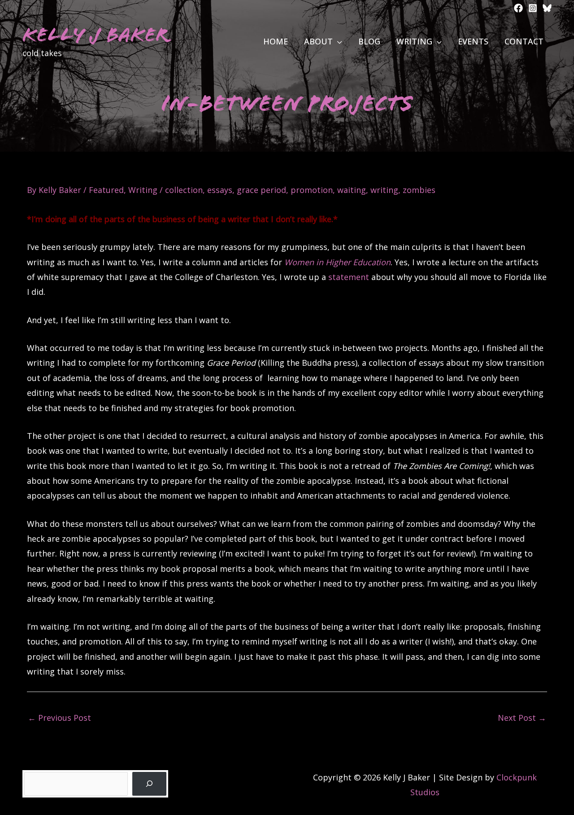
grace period (261, 189)
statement (348, 277)
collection (184, 189)
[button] (337, 41)
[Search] (149, 784)
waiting (351, 189)
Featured (106, 189)
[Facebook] (518, 8)
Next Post (522, 717)
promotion (312, 189)
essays (219, 189)
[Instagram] (532, 8)
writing (384, 189)
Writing (142, 189)
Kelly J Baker (95, 35)
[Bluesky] (547, 8)
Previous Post (59, 717)
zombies (419, 189)
